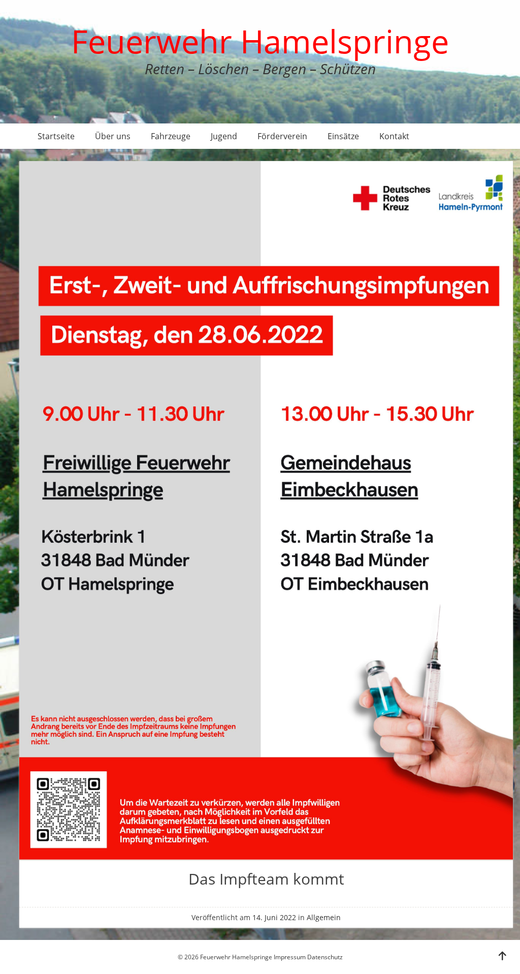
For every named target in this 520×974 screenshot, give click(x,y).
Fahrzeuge (170, 136)
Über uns (113, 136)
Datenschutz (325, 957)
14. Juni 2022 (274, 917)
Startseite (56, 136)
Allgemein (324, 917)
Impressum (290, 957)
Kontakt (394, 136)
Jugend (224, 136)
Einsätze (343, 136)
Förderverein (282, 136)
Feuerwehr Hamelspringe (260, 40)
